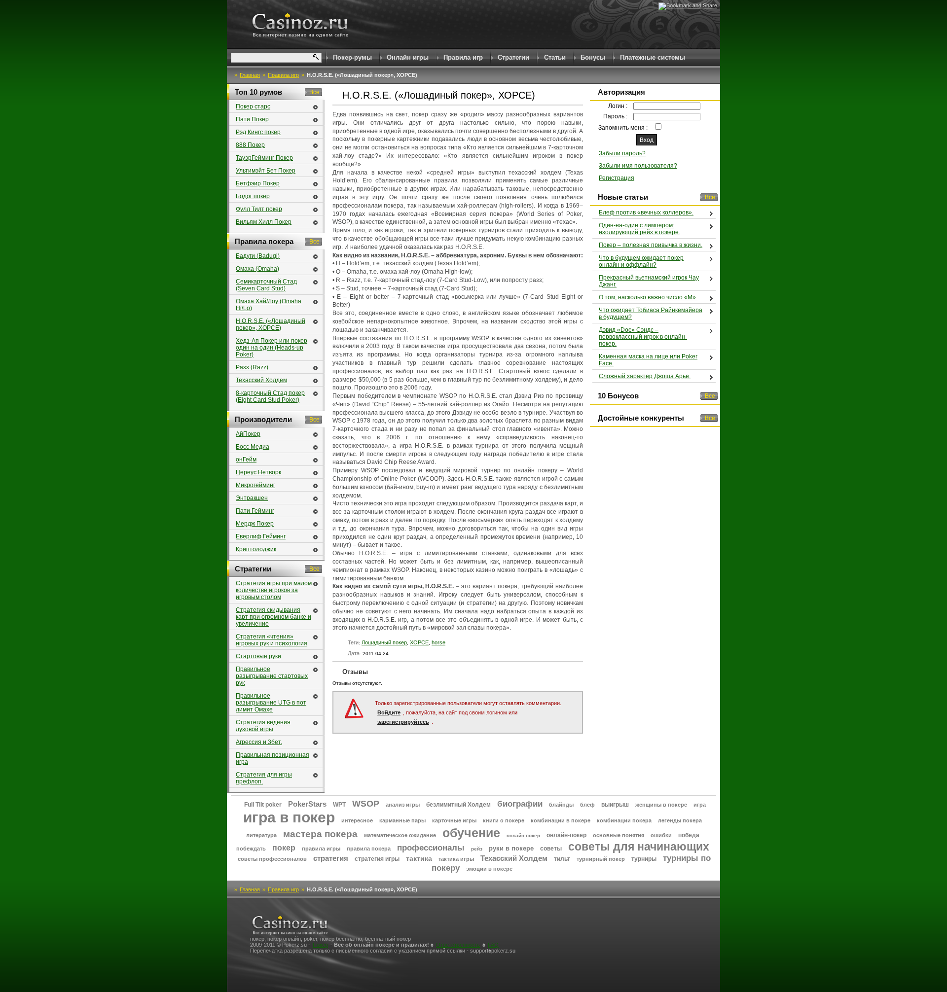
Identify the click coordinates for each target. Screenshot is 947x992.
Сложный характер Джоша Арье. (645, 376)
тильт (562, 858)
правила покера (369, 848)
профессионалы (431, 847)
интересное (357, 820)
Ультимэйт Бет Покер (265, 170)
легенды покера (680, 820)
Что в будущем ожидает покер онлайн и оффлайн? (641, 261)
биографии (520, 804)
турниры (643, 858)
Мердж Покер (255, 523)
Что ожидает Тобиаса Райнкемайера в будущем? (650, 313)
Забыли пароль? (622, 153)
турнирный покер (601, 859)
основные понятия (618, 835)
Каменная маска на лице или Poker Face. (648, 360)
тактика (419, 858)
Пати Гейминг (255, 510)
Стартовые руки (258, 656)
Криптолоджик (256, 549)
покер (283, 848)
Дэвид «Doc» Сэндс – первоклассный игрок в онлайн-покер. (643, 336)
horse (438, 642)
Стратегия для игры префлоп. (264, 778)
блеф (587, 805)
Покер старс (253, 106)
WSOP (365, 804)
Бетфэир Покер (258, 183)
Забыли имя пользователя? (638, 165)
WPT (339, 804)
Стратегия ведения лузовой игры (263, 726)
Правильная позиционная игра (272, 758)
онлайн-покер (566, 835)
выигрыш (615, 804)
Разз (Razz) (252, 367)
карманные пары (402, 820)
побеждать (251, 848)
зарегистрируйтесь (403, 722)
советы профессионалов (272, 859)
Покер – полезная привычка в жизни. (650, 245)
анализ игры (403, 805)
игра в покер (289, 817)
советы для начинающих (638, 846)
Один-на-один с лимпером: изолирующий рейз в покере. (639, 229)
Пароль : (615, 116)
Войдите (389, 712)
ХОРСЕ (419, 642)
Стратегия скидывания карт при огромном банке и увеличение (273, 616)
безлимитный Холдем (458, 804)
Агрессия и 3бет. (259, 742)
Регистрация (616, 178)
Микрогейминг (255, 485)
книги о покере (503, 820)
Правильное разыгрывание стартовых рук (272, 676)
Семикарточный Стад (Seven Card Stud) (266, 285)
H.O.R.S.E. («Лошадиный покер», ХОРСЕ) (270, 324)
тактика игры (456, 859)
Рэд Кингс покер (258, 132)
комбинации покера (624, 820)
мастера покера (320, 834)
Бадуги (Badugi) (258, 255)
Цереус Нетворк (258, 472)
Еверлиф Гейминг (261, 536)
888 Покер (250, 145)
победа (688, 835)
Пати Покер (252, 119)
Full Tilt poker (263, 804)
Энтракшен (252, 498)
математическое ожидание (400, 835)
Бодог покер (253, 196)
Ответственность (458, 945)
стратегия (330, 858)
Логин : (617, 106)
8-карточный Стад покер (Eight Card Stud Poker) (270, 396)
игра (699, 805)
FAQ (493, 945)
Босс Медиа (252, 446)
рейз (476, 848)
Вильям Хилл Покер (263, 221)
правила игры (321, 848)
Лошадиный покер (384, 642)
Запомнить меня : (623, 127)
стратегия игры (377, 858)
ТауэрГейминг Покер (264, 157)
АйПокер (248, 433)
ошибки (661, 835)
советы (551, 848)
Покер (320, 945)
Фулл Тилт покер (259, 209)
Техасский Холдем (261, 380)
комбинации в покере (560, 820)
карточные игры (454, 820)
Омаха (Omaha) (257, 268)
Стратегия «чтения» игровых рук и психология (271, 640)
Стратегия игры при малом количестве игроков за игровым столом (274, 590)
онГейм (246, 459)
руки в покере (511, 848)
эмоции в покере (489, 869)
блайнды (561, 805)
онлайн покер (523, 835)
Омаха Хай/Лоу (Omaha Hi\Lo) (268, 305)
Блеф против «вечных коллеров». (646, 212)
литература (261, 835)
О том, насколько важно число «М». (648, 297)
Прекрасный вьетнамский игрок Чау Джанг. (649, 281)
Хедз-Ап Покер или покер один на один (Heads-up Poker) (271, 347)
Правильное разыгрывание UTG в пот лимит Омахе (271, 702)
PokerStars (307, 804)
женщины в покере (661, 805)
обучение (471, 833)
